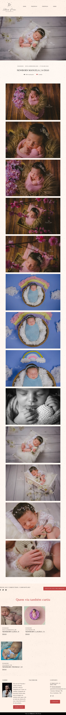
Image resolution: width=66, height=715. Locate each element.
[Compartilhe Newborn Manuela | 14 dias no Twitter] (3, 590)
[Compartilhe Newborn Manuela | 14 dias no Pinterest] (6, 590)
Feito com (33, 713)
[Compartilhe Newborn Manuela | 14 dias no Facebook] (0, 590)
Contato (55, 701)
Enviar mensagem (56, 686)
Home (24, 6)
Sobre (54, 6)
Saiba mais (19, 707)
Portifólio (34, 6)
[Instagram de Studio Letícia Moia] (53, 696)
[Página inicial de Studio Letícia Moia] (9, 7)
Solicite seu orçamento (54, 588)
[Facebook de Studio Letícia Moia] (50, 696)
